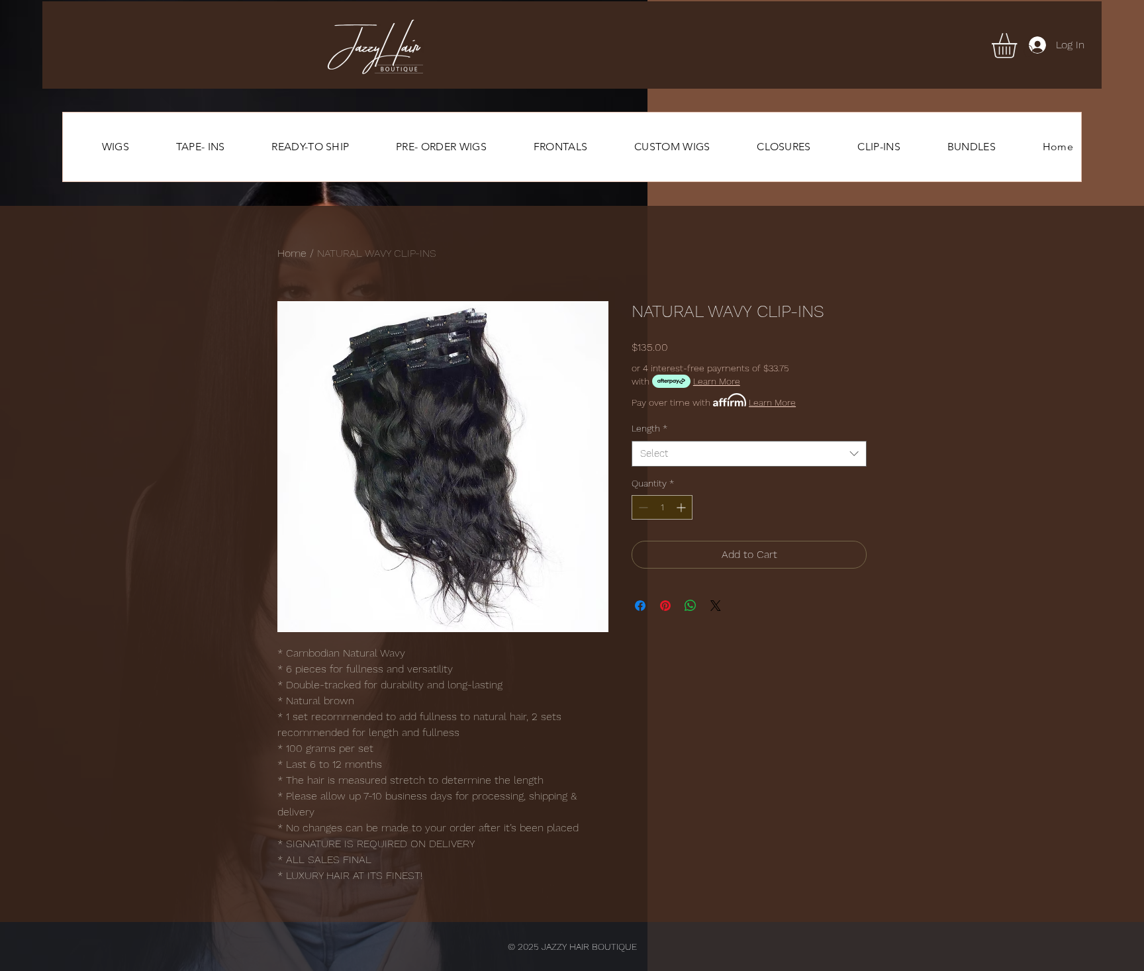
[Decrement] (642, 507)
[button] (1019, 45)
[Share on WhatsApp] (690, 606)
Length (649, 428)
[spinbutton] (662, 507)
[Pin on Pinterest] (665, 606)
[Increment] (682, 507)
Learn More (716, 381)
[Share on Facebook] (640, 606)
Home (292, 253)
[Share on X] (716, 606)
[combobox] (749, 454)
